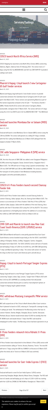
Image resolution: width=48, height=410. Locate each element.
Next (44, 390)
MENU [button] (44, 2)
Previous (4, 390)
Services (2, 54)
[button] (23, 10)
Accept (43, 401)
